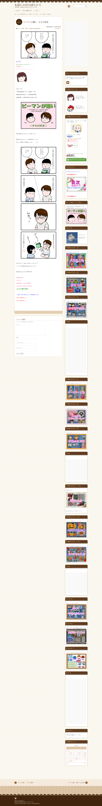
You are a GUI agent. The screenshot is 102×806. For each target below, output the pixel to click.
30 (70, 761)
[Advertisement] (76, 43)
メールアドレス (19, 342)
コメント (18, 324)
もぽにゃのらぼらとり (19, 800)
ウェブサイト (19, 348)
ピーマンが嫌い (21, 28)
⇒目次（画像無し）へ (21, 300)
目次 (37, 10)
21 (84, 755)
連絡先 (69, 6)
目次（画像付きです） (28, 10)
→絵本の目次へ (19, 277)
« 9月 (67, 763)
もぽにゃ (59, 28)
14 (84, 753)
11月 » (85, 763)
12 (79, 753)
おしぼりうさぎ (82, 234)
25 (76, 758)
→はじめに (18, 66)
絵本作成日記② (36, 28)
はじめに (18, 10)
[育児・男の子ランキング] (70, 156)
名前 (17, 337)
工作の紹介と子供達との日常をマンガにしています (23, 801)
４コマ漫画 (29, 28)
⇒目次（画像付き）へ (21, 297)
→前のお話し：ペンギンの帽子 (23, 283)
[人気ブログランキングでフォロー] (76, 161)
